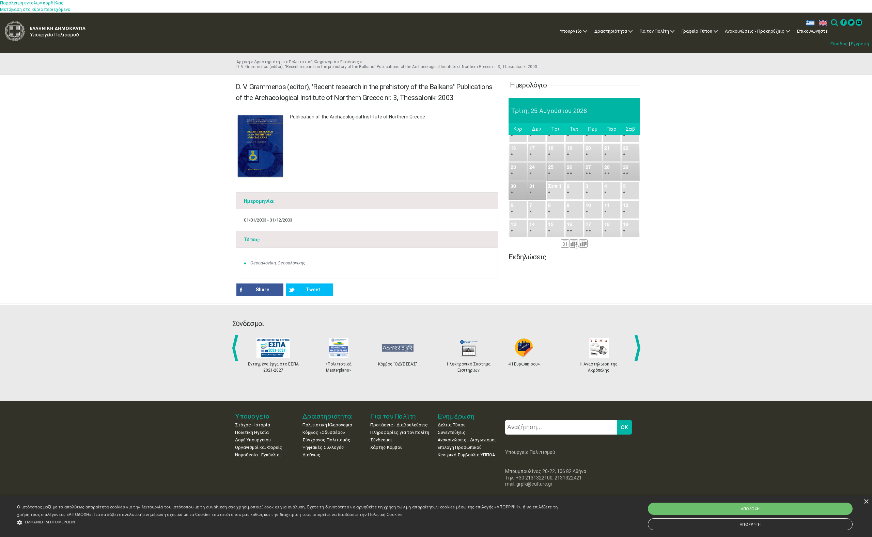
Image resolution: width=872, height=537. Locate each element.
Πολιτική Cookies (385, 514)
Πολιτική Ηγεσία (252, 432)
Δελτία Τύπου (452, 424)
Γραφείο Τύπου (697, 31)
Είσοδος (839, 43)
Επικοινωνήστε (812, 31)
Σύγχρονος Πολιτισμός (326, 439)
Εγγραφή (860, 43)
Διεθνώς (311, 454)
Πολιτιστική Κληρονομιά (312, 62)
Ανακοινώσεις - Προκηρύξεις (754, 31)
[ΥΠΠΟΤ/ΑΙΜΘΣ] (260, 146)
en (821, 23)
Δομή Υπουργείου (253, 439)
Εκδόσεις (349, 62)
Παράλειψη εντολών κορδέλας (32, 2)
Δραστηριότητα (610, 31)
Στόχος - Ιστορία (252, 424)
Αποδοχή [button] (750, 508)
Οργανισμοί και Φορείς (258, 447)
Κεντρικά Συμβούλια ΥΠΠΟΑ (466, 454)
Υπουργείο (571, 31)
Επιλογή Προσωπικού (460, 447)
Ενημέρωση (456, 416)
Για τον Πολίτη (654, 31)
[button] (289, 522)
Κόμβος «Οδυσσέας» (323, 432)
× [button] (866, 501)
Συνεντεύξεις (452, 432)
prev (236, 348)
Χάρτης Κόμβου (386, 447)
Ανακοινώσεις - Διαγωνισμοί (467, 439)
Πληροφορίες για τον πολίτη (399, 432)
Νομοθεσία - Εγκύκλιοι (258, 454)
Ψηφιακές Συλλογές (323, 447)
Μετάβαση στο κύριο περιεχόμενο (35, 9)
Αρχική (243, 62)
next (639, 348)
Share (262, 289)
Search (834, 23)
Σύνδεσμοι (381, 439)
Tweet (313, 289)
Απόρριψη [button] (750, 524)
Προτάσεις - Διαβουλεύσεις (399, 424)
